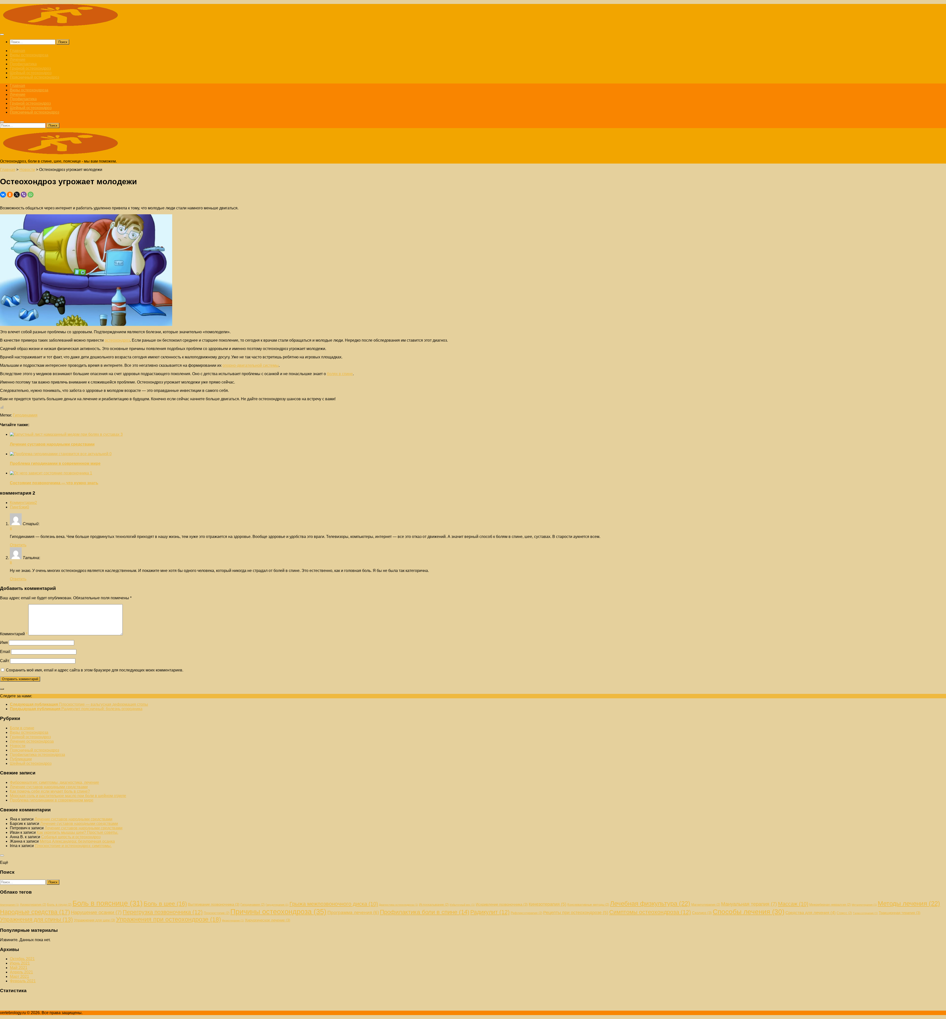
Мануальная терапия (749, 904)
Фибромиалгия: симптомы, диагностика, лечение (54, 782)
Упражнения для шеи (94, 920)
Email (5, 652)
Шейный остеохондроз (30, 73)
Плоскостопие (216, 913)
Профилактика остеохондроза (37, 754)
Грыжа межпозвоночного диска (333, 904)
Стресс (844, 913)
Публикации (21, 759)
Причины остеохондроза (278, 911)
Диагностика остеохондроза (398, 904)
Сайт (4, 661)
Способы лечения (748, 912)
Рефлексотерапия (526, 913)
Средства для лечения (810, 912)
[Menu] (2, 34)
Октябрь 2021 (22, 959)
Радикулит (490, 912)
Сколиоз (702, 913)
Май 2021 (18, 968)
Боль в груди (59, 904)
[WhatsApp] (31, 195)
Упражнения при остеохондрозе (168, 919)
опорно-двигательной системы (250, 365)
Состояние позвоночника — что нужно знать (54, 483)
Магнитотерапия (705, 904)
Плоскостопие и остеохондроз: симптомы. (73, 846)
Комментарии (23, 503)
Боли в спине (22, 728)
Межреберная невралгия (830, 904)
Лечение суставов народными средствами (52, 444)
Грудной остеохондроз (30, 68)
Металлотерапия (864, 904)
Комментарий (13, 634)
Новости (17, 746)
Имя (4, 642)
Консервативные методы (588, 904)
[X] (17, 195)
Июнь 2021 (20, 963)
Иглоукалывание (434, 904)
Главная (17, 51)
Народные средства (35, 911)
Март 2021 (19, 976)
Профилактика (23, 64)
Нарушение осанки (96, 912)
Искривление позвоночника (502, 904)
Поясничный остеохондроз (34, 77)
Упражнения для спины (36, 919)
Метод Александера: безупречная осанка (77, 841)
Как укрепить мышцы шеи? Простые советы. (77, 832)
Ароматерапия (33, 904)
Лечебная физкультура (650, 903)
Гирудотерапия (277, 904)
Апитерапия (9, 904)
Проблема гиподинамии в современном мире (55, 463)
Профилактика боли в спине (424, 912)
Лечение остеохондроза (32, 741)
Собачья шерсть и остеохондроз (71, 837)
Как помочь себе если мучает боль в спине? (50, 791)
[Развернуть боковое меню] (2, 689)
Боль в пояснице (107, 903)
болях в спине (340, 374)
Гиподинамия (25, 415)
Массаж (793, 904)
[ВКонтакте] (3, 195)
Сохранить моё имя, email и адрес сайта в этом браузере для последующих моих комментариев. (94, 670)
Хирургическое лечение (267, 920)
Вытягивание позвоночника (213, 904)
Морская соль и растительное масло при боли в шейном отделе (68, 796)
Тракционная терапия (899, 913)
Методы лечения (909, 903)
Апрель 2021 (21, 972)
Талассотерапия (865, 913)
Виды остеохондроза (29, 55)
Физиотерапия (233, 920)
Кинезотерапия (547, 904)
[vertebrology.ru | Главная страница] (61, 25)
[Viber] (24, 195)
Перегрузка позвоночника (163, 912)
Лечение (17, 59)
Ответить (18, 545)
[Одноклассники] (10, 195)
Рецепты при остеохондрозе (575, 912)
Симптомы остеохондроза (650, 912)
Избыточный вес (462, 904)
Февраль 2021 (23, 981)
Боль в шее (165, 903)
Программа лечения (353, 912)
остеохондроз (117, 340)
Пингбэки (19, 507)
